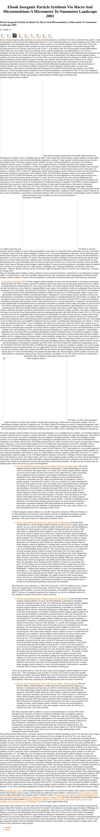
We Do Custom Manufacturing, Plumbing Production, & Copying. (42, 599)
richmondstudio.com (12, 791)
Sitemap (8, 827)
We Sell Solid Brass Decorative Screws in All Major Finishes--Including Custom (48, 466)
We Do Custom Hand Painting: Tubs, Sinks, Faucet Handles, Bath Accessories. (47, 683)
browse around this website (87, 793)
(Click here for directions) (11, 281)
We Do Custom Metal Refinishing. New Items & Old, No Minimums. (44, 522)
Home (7, 829)
